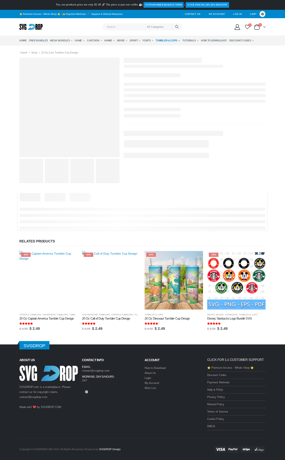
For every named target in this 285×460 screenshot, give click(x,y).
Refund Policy (215, 404)
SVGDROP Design (110, 449)
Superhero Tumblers (55, 314)
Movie (121, 40)
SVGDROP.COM (51, 407)
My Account (217, 14)
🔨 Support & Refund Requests (105, 14)
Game (78, 40)
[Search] (177, 27)
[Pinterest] (262, 14)
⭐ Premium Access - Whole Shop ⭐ (39, 14)
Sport (134, 40)
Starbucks (231, 314)
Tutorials (189, 40)
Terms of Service (217, 411)
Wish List (150, 388)
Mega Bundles (60, 40)
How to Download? (214, 40)
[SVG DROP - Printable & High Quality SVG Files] (31, 27)
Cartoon (93, 40)
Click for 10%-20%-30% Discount (207, 5)
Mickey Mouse (215, 314)
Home (23, 40)
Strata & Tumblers (30, 314)
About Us (150, 373)
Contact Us (193, 14)
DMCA (211, 426)
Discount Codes (240, 40)
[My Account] (237, 27)
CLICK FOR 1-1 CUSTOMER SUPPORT (235, 360)
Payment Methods (218, 382)
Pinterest (86, 392)
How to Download (155, 368)
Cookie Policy (215, 418)
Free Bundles (38, 40)
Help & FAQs (215, 389)
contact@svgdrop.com (33, 397)
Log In (237, 14)
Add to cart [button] (71, 258)
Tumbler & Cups (166, 40)
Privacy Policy (216, 397)
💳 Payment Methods (74, 14)
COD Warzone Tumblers (96, 314)
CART (253, 14)
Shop (34, 52)
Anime (108, 40)
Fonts (147, 40)
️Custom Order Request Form (163, 5)
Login (148, 378)
